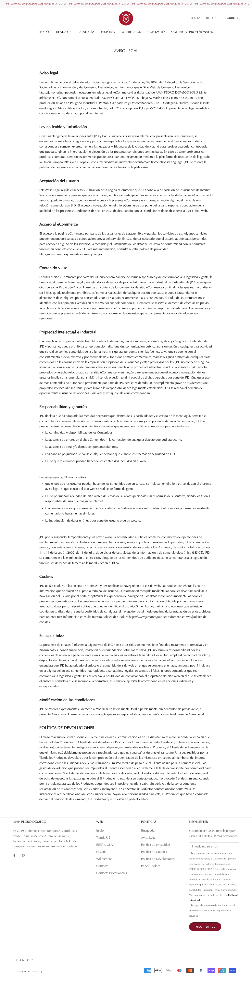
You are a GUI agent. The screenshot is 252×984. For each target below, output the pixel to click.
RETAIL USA (86, 32)
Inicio (44, 32)
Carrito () (233, 18)
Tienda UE (63, 32)
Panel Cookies (150, 866)
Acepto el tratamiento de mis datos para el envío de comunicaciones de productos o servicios (212, 910)
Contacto (156, 32)
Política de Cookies (154, 852)
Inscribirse (205, 926)
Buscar (212, 18)
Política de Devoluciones (157, 859)
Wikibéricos (131, 32)
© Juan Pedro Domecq (29, 972)
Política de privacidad (155, 844)
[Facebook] (14, 855)
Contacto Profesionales (192, 32)
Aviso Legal (148, 837)
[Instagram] (23, 855)
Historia (108, 32)
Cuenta (193, 18)
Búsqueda (148, 830)
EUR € (23, 960)
